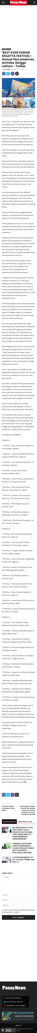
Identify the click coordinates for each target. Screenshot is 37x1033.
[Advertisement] (18, 27)
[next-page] (6, 867)
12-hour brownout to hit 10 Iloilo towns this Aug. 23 (23, 859)
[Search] (34, 2)
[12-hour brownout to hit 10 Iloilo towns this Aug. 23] (6, 859)
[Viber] (12, 73)
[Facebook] (4, 73)
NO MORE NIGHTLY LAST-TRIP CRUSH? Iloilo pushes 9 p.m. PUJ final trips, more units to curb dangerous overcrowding (22, 833)
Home (3, 7)
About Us (18, 1025)
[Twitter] (8, 73)
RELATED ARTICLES (9, 822)
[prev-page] (3, 867)
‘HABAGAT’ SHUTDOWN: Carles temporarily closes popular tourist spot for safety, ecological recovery (23, 848)
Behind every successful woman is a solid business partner (27, 810)
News (8, 7)
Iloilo (13, 7)
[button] (3, 2)
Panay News (7, 69)
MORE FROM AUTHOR (25, 822)
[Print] (17, 73)
